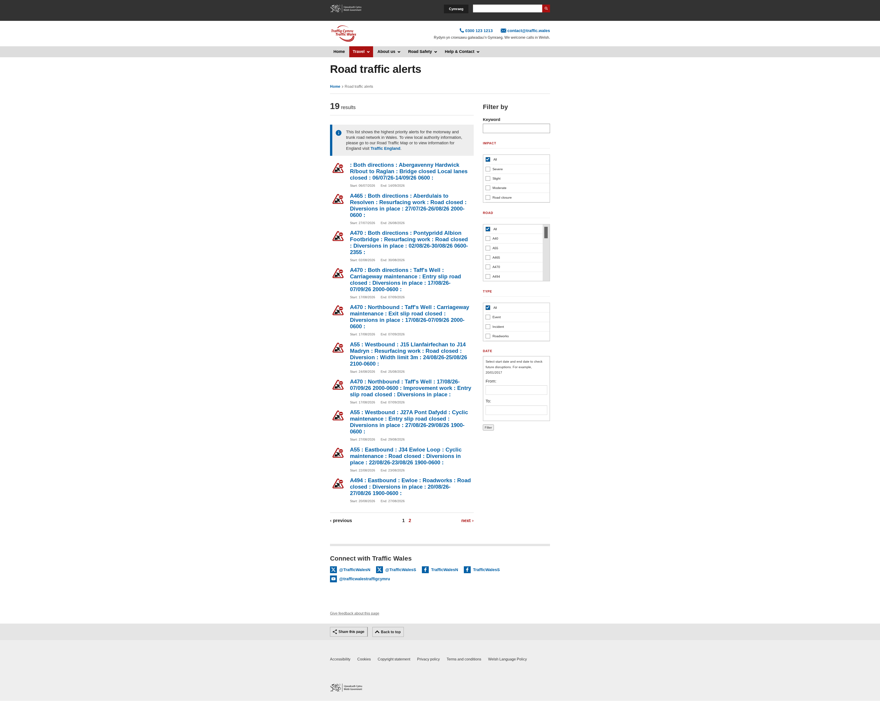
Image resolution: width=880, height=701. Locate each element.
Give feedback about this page (354, 613)
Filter (488, 427)
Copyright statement (394, 659)
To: (488, 401)
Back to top (391, 632)
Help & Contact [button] (459, 51)
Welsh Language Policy (507, 659)
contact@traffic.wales (528, 30)
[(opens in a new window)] (346, 8)
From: (491, 381)
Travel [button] (359, 51)
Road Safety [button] (420, 51)
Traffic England (385, 148)
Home (339, 51)
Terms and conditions (464, 659)
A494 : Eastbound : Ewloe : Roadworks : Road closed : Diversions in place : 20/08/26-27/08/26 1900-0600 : (410, 486)
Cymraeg (456, 9)
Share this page (351, 632)
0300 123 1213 (479, 30)
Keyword (491, 119)
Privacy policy (428, 659)
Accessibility (340, 659)
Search (546, 8)
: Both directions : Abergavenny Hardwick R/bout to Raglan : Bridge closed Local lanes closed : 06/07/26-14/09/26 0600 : (409, 171)
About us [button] (386, 51)
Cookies (364, 659)
